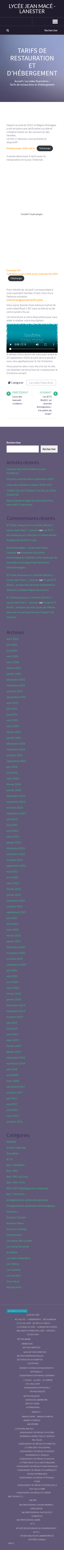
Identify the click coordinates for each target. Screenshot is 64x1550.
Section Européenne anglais (30, 1355)
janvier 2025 (13, 737)
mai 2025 (11, 714)
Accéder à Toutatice (17, 1311)
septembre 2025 (16, 697)
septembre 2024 (16, 761)
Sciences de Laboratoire (36, 1399)
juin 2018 (11, 1069)
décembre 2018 (15, 1057)
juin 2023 (11, 819)
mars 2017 (12, 1115)
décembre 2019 (15, 1005)
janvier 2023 (13, 842)
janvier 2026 (13, 673)
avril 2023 (12, 830)
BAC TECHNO (15, 1194)
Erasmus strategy (16, 1228)
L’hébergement (34, 1319)
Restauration (14, 1287)
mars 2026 (12, 662)
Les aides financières (41, 382)
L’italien (28, 1380)
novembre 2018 (15, 1063)
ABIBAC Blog (27, 1343)
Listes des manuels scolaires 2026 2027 (29, 484)
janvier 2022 (13, 894)
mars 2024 (12, 778)
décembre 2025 (15, 679)
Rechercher (13, 442)
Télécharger (45, 148)
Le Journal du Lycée (17, 1246)
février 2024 (13, 784)
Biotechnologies (32, 1396)
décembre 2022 (15, 848)
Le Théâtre (47, 1380)
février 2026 (13, 667)
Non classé (12, 1281)
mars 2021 (12, 929)
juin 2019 (11, 1022)
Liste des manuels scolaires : (17, 400)
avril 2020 (12, 982)
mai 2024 (11, 772)
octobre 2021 (14, 906)
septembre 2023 (16, 813)
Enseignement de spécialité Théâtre (34, 1492)
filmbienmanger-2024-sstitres (20, 148)
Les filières (12, 1263)
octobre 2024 (14, 755)
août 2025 (12, 702)
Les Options (13, 1269)
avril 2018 (12, 1075)
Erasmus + (12, 1211)
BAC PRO (12, 1170)
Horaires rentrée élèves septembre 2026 (30, 478)
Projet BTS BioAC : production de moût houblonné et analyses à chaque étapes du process (31, 584)
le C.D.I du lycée (24, 1323)
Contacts (50, 1330)
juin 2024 (11, 766)
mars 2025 (12, 726)
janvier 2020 (13, 999)
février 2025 (13, 731)
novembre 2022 (15, 854)
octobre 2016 (14, 1121)
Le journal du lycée (26, 1327)
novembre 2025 (15, 685)
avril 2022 (12, 877)
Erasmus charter (45, 1416)
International (14, 1234)
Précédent (20, 392)
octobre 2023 (14, 807)
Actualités (12, 1153)
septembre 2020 (16, 964)
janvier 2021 (13, 941)
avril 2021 (12, 923)
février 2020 (13, 993)
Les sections (13, 1275)
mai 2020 (11, 976)
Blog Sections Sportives (35, 1352)
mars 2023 (12, 836)
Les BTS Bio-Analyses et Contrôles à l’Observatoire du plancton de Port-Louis (31, 535)
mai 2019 (11, 1028)
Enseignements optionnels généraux (27, 1199)
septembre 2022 (16, 865)
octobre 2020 (14, 958)
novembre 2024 (15, 749)
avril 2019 (12, 1034)
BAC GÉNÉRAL (15, 1165)
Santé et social (32, 1403)
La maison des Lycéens (19, 1240)
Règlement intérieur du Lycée (31, 1330)
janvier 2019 (13, 1051)
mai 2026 (11, 650)
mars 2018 (12, 1080)
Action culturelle (16, 1147)
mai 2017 (11, 1104)
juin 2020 (11, 970)
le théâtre (12, 1252)
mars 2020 (12, 987)
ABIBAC (11, 1141)
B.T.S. (9, 1159)
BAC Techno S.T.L (15, 1496)
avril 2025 (12, 720)
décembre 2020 (15, 947)
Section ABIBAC (24, 1339)
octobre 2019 (14, 1016)
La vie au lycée (32, 1314)
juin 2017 (11, 1098)
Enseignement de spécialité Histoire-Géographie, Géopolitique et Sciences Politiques (37, 1436)
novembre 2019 (15, 1011)
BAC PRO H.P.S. (15, 1182)
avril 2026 (12, 656)
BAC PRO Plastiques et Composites (27, 1188)
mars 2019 (12, 1040)
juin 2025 (11, 708)
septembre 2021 (16, 912)
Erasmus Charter (16, 1217)
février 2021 (13, 935)
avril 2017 (12, 1109)
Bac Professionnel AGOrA (28, 1520)
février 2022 (13, 888)
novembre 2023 (15, 801)
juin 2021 (11, 918)
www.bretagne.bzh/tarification (24, 299)
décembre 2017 (15, 1086)
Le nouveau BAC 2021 (24, 1428)
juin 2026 (11, 644)
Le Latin (37, 1380)
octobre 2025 (14, 691)
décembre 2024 (15, 743)
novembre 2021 (15, 900)
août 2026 (12, 638)
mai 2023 (11, 824)
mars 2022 (12, 883)
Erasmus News (15, 1223)
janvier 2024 (13, 790)
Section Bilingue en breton (30, 1359)
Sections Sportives (31, 1347)
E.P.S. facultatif (32, 1384)
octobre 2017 (14, 1092)
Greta (11, 1543)
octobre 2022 (14, 859)
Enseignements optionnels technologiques (30, 1205)
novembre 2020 (15, 952)
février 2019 (13, 1045)
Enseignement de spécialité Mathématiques (37, 1466)
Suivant (46, 392)
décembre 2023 (15, 795)
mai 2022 (11, 871)
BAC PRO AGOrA (17, 1176)
